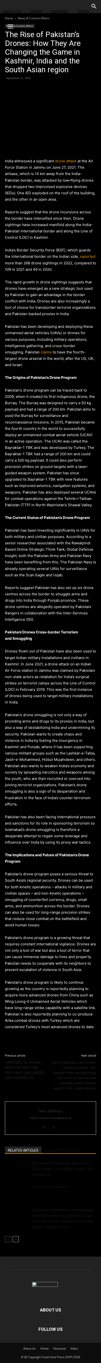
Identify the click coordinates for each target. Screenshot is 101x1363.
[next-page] (16, 1239)
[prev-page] (8, 1239)
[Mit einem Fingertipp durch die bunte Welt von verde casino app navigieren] (17, 1168)
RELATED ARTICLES (23, 1150)
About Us (12, 11)
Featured (59, 11)
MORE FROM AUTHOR (61, 1150)
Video (83, 11)
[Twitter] (21, 89)
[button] (10, 26)
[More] (55, 89)
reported (87, 256)
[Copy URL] (44, 89)
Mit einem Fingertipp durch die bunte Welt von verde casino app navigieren (63, 1169)
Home (35, 11)
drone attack (65, 161)
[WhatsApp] (32, 89)
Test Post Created (49, 1186)
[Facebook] (10, 89)
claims (46, 352)
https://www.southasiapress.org (50, 1118)
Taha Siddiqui (50, 1110)
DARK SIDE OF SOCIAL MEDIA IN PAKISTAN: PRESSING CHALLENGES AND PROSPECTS (25, 1070)
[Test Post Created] (17, 1192)
